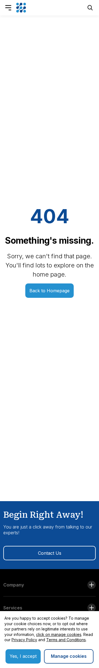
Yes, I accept (23, 656)
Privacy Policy (24, 639)
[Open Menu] (8, 7)
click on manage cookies (58, 634)
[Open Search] (90, 8)
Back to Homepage (49, 290)
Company (13, 585)
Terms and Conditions (66, 639)
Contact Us (49, 553)
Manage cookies (69, 656)
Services (12, 608)
